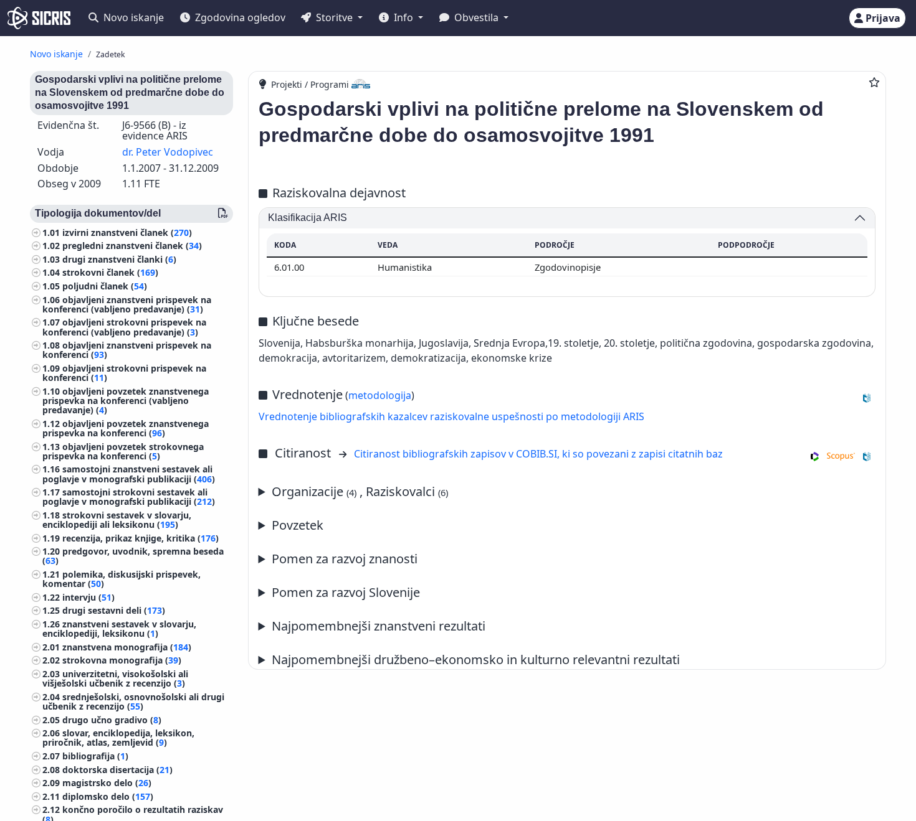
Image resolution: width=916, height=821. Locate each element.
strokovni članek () (110, 272)
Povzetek (297, 525)
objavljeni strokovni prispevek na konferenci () (124, 372)
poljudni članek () (104, 286)
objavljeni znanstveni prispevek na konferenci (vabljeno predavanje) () (126, 304)
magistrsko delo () (106, 783)
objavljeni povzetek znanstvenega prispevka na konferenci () (125, 428)
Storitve (334, 17)
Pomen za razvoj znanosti (344, 558)
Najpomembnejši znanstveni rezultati (378, 625)
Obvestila (476, 17)
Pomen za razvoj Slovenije (346, 592)
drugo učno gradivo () (111, 720)
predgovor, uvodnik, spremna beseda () (133, 555)
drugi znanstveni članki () (119, 259)
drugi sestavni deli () (113, 610)
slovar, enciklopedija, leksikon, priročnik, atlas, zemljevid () (118, 737)
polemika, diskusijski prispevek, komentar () (121, 578)
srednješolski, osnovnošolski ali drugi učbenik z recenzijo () (133, 701)
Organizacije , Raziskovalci (360, 491)
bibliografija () (95, 756)
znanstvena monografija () (126, 647)
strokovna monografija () (121, 660)
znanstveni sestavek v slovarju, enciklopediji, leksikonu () (119, 628)
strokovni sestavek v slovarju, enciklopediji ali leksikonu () (116, 519)
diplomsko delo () (107, 796)
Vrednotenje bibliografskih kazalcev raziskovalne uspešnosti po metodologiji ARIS (451, 416)
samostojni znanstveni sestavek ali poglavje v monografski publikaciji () (128, 473)
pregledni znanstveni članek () (132, 245)
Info (403, 17)
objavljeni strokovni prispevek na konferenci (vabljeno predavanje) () (124, 326)
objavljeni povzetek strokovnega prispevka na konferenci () (123, 451)
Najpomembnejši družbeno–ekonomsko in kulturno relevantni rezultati (476, 659)
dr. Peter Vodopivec (167, 152)
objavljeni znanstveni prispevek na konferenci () (126, 349)
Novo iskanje (132, 17)
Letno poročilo (469, 660)
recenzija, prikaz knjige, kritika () (140, 538)
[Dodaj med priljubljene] (874, 82)
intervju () (88, 597)
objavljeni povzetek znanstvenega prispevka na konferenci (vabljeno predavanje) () (125, 400)
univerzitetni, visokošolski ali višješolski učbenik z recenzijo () (115, 678)
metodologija (379, 395)
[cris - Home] (38, 18)
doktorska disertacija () (117, 770)
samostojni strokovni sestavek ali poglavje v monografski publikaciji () (128, 496)
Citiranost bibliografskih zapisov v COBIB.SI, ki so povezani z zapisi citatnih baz (538, 454)
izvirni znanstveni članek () (127, 232)
